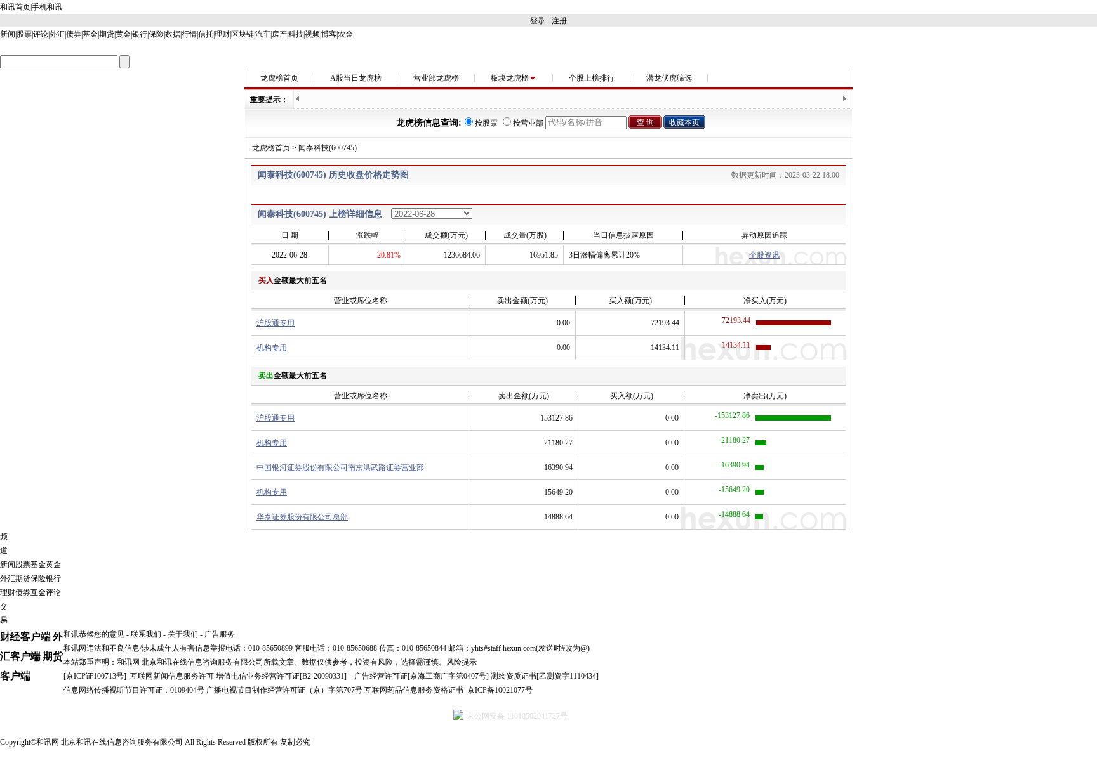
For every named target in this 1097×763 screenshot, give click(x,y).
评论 (40, 34)
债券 (73, 34)
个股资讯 (764, 255)
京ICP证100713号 (95, 676)
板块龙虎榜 (510, 78)
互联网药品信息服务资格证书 (413, 690)
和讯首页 (15, 7)
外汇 (57, 34)
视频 (312, 34)
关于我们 (183, 634)
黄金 (123, 34)
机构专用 (271, 347)
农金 (345, 34)
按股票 (486, 123)
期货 (106, 34)
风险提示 (461, 662)
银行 (139, 34)
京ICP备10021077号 (500, 690)
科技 (295, 34)
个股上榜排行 (592, 78)
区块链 (242, 34)
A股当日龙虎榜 (356, 78)
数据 (172, 34)
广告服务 (219, 634)
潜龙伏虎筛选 (669, 78)
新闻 (7, 34)
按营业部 (528, 123)
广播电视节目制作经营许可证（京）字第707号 (284, 690)
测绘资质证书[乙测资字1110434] (545, 676)
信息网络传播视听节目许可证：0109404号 (133, 690)
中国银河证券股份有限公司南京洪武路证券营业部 (340, 467)
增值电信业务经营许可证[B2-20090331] (281, 676)
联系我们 (146, 634)
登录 (537, 20)
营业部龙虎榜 (436, 78)
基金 (90, 34)
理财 (222, 34)
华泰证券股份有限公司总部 (302, 516)
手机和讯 (47, 7)
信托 (205, 34)
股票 (24, 34)
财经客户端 (25, 636)
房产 (279, 34)
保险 (156, 34)
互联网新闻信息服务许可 (172, 676)
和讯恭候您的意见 (93, 634)
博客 (328, 34)
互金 (38, 592)
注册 (559, 20)
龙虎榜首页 (279, 78)
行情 (189, 34)
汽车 (262, 34)
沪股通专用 (275, 322)
